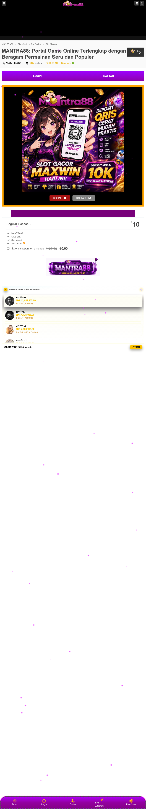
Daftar (73, 804)
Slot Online (36, 44)
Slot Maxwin (52, 44)
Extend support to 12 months (40, 248)
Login (44, 804)
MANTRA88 (7, 44)
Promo (15, 804)
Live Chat (131, 804)
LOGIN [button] (57, 198)
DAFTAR (108, 76)
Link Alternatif (99, 804)
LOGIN (37, 76)
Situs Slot (22, 44)
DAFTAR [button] (81, 198)
